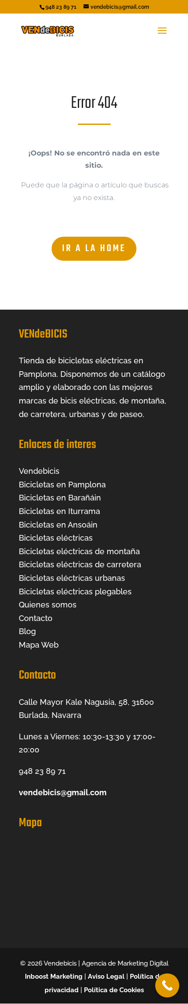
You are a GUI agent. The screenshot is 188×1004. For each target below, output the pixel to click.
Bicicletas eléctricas (56, 537)
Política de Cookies (114, 990)
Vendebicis (39, 471)
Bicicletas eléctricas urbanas (72, 578)
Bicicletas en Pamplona (62, 484)
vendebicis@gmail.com (63, 792)
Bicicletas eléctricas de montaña (79, 551)
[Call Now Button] (167, 985)
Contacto (35, 618)
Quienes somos (48, 604)
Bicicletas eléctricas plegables (75, 591)
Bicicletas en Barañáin (60, 497)
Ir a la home (94, 248)
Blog (27, 631)
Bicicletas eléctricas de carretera (80, 564)
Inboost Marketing (54, 976)
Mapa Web (39, 644)
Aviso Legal (106, 976)
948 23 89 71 (42, 771)
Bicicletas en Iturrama (59, 511)
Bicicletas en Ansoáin (58, 524)
